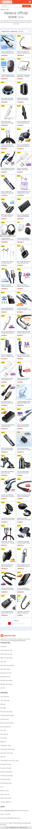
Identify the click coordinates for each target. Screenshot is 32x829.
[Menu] (30, 2)
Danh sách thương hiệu (7, 665)
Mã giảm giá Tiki (5, 676)
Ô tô (1, 787)
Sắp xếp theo (14, 31)
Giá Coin (4, 824)
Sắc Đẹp (2, 704)
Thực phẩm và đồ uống (7, 749)
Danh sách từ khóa (5, 673)
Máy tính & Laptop (5, 798)
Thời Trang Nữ (4, 696)
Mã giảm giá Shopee (6, 684)
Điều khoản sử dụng (6, 654)
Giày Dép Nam (4, 719)
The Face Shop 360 (17, 823)
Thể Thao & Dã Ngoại (6, 775)
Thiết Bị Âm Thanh (5, 745)
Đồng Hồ (3, 742)
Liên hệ (2, 688)
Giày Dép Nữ (4, 734)
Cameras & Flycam (5, 768)
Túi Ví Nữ (3, 730)
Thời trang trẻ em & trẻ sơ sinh (9, 760)
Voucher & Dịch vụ (5, 802)
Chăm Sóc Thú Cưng (6, 753)
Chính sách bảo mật (6, 650)
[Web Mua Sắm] (8, 635)
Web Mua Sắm (23, 827)
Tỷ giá (10, 823)
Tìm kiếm (26, 6)
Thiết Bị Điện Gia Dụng (7, 715)
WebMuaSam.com (14, 827)
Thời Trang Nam (5, 700)
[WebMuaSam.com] (8, 2)
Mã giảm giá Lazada (6, 680)
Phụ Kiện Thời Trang (6, 711)
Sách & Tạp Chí (4, 794)
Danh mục (3, 661)
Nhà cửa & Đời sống (6, 772)
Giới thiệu (3, 646)
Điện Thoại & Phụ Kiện (6, 723)
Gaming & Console (5, 764)
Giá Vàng (25, 823)
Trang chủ (2, 9)
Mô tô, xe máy (4, 790)
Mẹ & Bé (2, 757)
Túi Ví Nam (3, 738)
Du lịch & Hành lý (5, 726)
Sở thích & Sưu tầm (6, 783)
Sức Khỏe (3, 708)
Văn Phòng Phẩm (5, 779)
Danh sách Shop (5, 669)
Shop (7, 9)
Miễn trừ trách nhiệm (6, 658)
